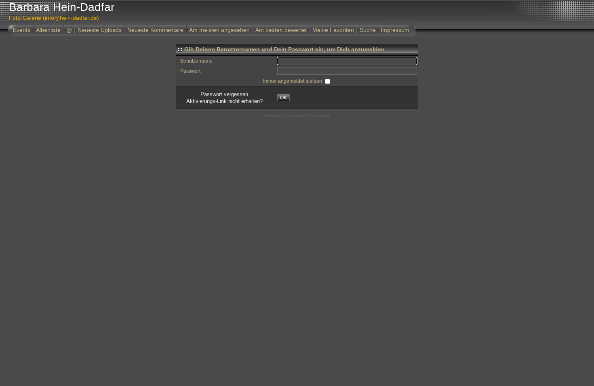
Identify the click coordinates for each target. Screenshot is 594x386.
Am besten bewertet (281, 30)
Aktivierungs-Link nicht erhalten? (224, 101)
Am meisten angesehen (219, 30)
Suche (368, 30)
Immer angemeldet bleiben (293, 81)
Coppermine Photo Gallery (308, 116)
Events (21, 30)
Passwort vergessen (224, 94)
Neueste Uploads (100, 30)
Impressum (395, 30)
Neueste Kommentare (155, 30)
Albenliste (48, 30)
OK (283, 98)
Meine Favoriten (333, 30)
